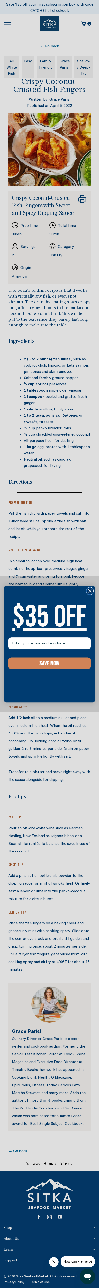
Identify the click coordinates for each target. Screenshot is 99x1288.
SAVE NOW (49, 663)
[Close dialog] (89, 590)
